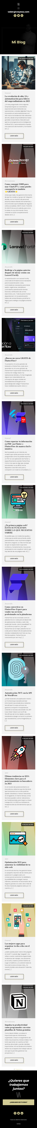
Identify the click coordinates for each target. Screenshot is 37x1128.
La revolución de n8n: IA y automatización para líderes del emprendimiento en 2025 (17, 98)
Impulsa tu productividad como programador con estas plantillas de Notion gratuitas (17, 1027)
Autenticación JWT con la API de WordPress (18, 694)
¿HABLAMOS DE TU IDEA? (18, 1102)
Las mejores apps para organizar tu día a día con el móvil (17, 946)
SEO (6, 773)
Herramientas (10, 181)
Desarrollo (8, 267)
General (8, 93)
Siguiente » (19, 1069)
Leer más (14, 136)
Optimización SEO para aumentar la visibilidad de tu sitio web (17, 864)
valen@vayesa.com (18, 12)
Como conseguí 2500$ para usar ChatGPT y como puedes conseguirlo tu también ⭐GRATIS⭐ (18, 188)
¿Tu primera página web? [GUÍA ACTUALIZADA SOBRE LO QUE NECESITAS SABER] (18, 529)
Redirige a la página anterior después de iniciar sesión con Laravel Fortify (17, 272)
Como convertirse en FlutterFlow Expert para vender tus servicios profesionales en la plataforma (18, 610)
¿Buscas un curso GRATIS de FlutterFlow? (18, 359)
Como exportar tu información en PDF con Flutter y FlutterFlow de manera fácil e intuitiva (18, 445)
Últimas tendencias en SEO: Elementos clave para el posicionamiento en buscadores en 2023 (18, 780)
